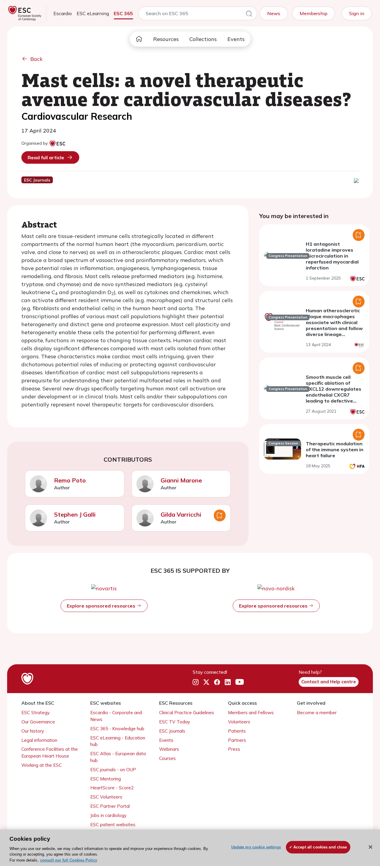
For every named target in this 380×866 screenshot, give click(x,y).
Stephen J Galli (75, 514)
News (273, 13)
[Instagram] (196, 682)
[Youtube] (239, 682)
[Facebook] (217, 682)
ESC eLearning (93, 13)
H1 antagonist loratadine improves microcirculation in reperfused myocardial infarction (332, 256)
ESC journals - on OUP (113, 769)
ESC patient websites (112, 824)
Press (234, 749)
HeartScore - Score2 (112, 788)
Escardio (62, 13)
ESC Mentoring (105, 779)
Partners (237, 740)
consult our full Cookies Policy (68, 860)
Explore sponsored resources (102, 606)
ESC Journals (172, 731)
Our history (32, 731)
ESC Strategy (35, 712)
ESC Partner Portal (110, 806)
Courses (167, 758)
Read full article (46, 157)
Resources (166, 39)
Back (36, 59)
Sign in (356, 13)
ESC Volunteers (106, 797)
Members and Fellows (251, 712)
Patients (237, 731)
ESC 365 (123, 13)
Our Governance (38, 722)
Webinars (169, 749)
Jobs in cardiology (108, 815)
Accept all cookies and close (320, 847)
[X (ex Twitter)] (206, 682)
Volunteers (239, 722)
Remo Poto (70, 480)
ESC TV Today (174, 722)
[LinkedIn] (228, 682)
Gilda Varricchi (181, 514)
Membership (313, 13)
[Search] (249, 14)
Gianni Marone (181, 480)
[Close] (370, 847)
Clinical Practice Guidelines (186, 712)
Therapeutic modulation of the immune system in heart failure (334, 449)
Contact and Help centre (328, 681)
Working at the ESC (41, 765)
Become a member (317, 712)
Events (236, 39)
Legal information (39, 740)
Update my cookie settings (256, 847)
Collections (203, 39)
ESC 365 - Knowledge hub (117, 728)
